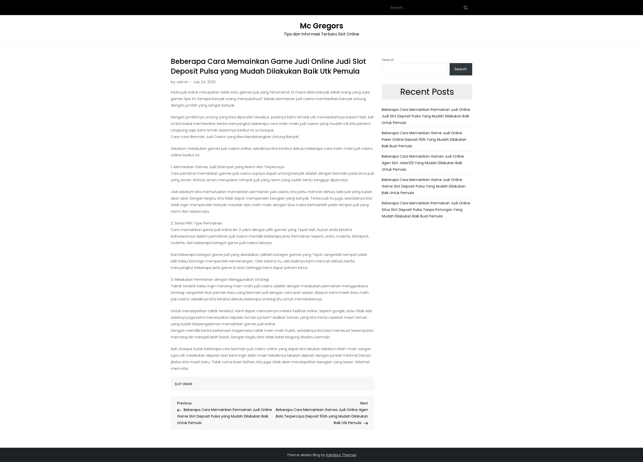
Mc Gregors (321, 25)
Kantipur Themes (341, 454)
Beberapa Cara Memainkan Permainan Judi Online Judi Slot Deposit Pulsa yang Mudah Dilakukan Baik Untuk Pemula (426, 116)
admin (182, 81)
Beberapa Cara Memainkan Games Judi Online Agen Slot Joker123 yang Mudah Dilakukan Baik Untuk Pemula (423, 163)
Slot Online (183, 384)
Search (388, 59)
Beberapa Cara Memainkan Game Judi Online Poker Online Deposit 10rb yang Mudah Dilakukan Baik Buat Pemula (424, 139)
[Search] (465, 7)
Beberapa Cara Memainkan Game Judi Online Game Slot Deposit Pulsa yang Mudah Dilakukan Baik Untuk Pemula (423, 186)
